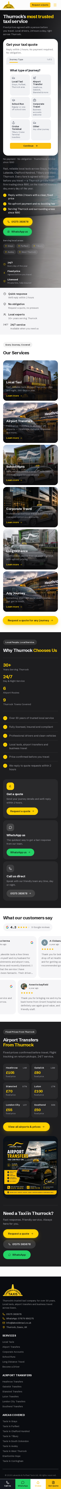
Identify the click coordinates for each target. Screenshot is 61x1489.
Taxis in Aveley (10, 1446)
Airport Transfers (11, 1346)
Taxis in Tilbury (10, 1436)
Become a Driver (11, 1366)
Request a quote (20, 811)
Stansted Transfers (12, 1391)
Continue (28, 145)
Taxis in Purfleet (11, 1426)
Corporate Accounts (13, 1351)
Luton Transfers (11, 1396)
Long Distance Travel (13, 1361)
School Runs (9, 1356)
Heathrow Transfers (13, 1381)
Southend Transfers (13, 1406)
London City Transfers (14, 1401)
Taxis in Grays (10, 1421)
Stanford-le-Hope (11, 1456)
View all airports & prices (24, 1126)
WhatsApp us (19, 231)
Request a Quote (40, 5)
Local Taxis (8, 1342)
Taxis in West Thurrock (15, 1451)
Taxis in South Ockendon (16, 1441)
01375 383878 (19, 221)
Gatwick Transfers (12, 1386)
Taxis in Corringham (13, 1461)
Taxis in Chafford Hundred (16, 1431)
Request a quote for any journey (28, 620)
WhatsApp (19, 1254)
